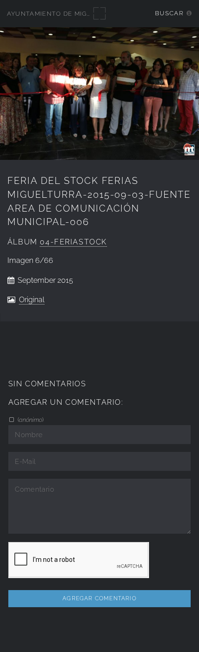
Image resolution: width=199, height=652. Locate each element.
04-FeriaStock (73, 242)
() (30, 419)
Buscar (169, 13)
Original (31, 299)
